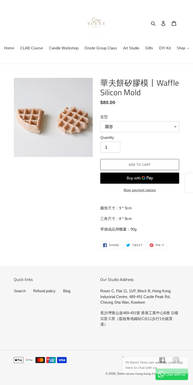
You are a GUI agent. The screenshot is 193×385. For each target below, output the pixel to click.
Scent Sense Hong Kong (134, 373)
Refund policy (44, 291)
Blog (66, 291)
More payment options (140, 190)
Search (20, 291)
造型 (104, 117)
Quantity (107, 137)
